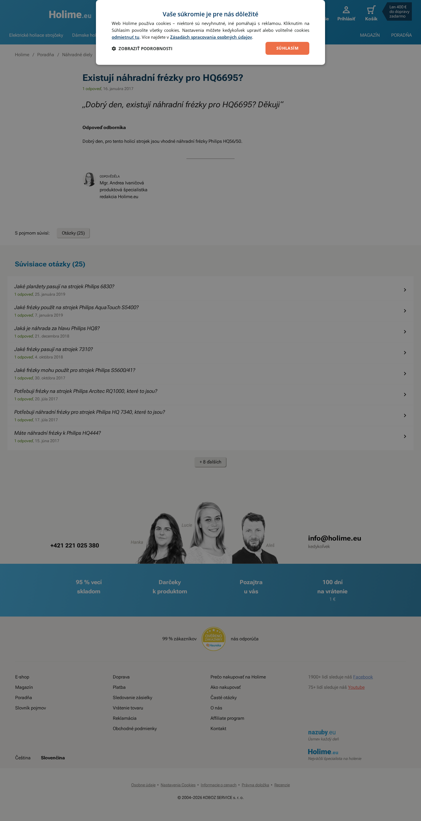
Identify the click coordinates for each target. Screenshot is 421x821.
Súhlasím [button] (287, 48)
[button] (142, 48)
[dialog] (210, 32)
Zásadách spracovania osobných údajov (211, 37)
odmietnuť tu (125, 37)
